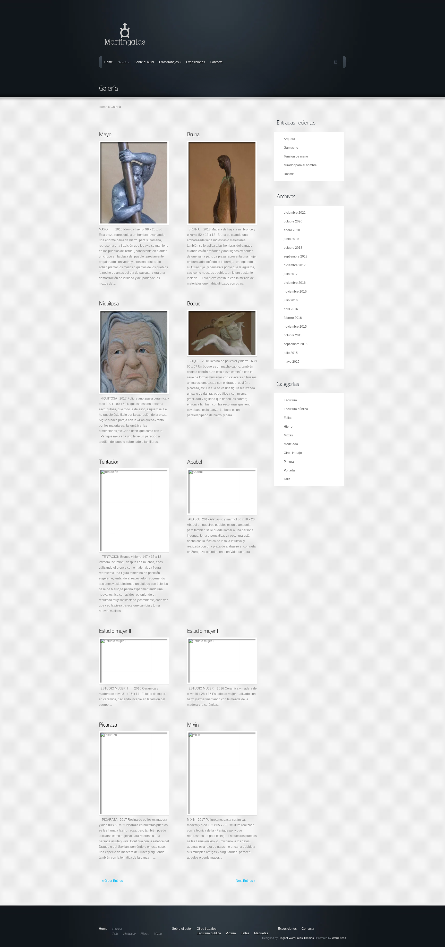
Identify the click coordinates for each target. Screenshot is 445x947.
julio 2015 (291, 353)
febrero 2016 (293, 318)
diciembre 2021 (295, 212)
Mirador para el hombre (300, 165)
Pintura (289, 461)
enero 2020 (292, 230)
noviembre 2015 (295, 326)
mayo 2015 (291, 361)
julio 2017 (291, 274)
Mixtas (288, 435)
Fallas (288, 418)
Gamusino (291, 147)
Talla (287, 479)
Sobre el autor (144, 62)
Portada (289, 470)
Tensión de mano (296, 156)
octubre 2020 (293, 221)
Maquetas (261, 933)
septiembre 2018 (295, 256)
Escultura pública (296, 409)
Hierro (288, 426)
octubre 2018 (293, 248)
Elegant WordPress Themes (296, 938)
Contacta (216, 62)
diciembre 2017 (295, 265)
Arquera (289, 139)
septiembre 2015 (295, 344)
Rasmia (289, 174)
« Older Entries (112, 881)
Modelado (291, 444)
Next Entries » (245, 881)
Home (108, 62)
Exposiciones (195, 62)
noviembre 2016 (295, 291)
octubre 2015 (293, 335)
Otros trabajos (170, 62)
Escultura (290, 400)
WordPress (339, 938)
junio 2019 (291, 239)
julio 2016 (291, 300)
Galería (124, 62)
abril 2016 (291, 309)
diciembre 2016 (295, 283)
